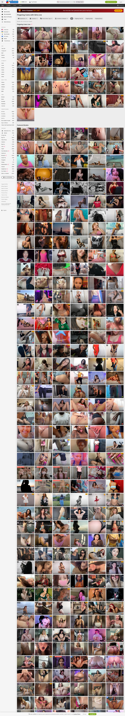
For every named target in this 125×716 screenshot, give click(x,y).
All (71, 18)
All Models (3, 201)
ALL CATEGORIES (8, 177)
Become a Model (5, 197)
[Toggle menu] (2, 2)
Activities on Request (61, 18)
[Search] (74, 2)
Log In (121, 2)
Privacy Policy (4, 192)
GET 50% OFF (118, 10)
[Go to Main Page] (12, 2)
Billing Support (4, 186)
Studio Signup (4, 199)
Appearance (22, 18)
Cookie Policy (76, 714)
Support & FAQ (4, 184)
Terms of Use (4, 195)
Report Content (4, 188)
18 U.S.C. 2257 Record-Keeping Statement (6, 204)
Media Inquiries (4, 190)
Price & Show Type (46, 18)
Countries (34, 18)
